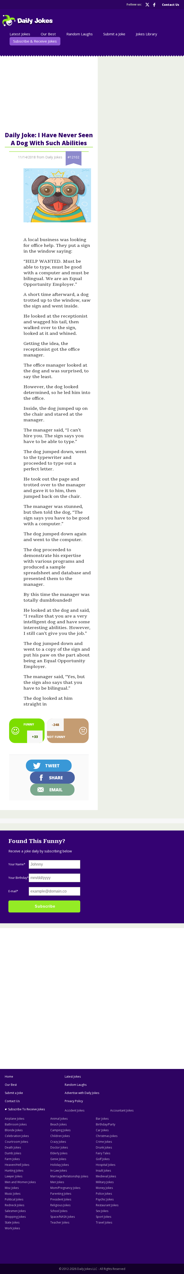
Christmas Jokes (106, 1136)
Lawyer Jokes (13, 1176)
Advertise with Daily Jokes (82, 1093)
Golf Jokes (102, 1159)
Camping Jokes (60, 1130)
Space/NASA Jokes (62, 1217)
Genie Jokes (58, 1159)
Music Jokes (12, 1194)
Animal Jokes (59, 1119)
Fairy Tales (103, 1153)
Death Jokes (13, 1147)
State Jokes (12, 1222)
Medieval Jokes (106, 1176)
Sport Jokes (103, 1217)
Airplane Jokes (14, 1119)
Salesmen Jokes (15, 1211)
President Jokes (60, 1199)
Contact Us (12, 1101)
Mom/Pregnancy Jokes (65, 1188)
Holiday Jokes (59, 1165)
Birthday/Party (105, 1124)
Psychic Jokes (105, 1199)
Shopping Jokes (15, 1217)
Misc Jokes (12, 1188)
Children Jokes (60, 1136)
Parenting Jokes (60, 1194)
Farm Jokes (12, 1159)
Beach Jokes (58, 1124)
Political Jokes (14, 1199)
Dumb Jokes (13, 1153)
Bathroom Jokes (16, 1124)
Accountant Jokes (121, 1110)
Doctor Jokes (59, 1147)
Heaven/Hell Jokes (17, 1165)
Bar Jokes (102, 1119)
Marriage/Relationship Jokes (69, 1176)
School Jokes (58, 1211)
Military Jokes (105, 1182)
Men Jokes (57, 1182)
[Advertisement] (92, 965)
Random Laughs (75, 1085)
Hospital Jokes (105, 1165)
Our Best (11, 1085)
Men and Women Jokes (20, 1182)
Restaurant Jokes (107, 1205)
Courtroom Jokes (16, 1142)
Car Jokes (102, 1130)
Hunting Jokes (14, 1170)
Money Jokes (104, 1188)
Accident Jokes (74, 1110)
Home (9, 1076)
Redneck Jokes (14, 1205)
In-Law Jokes (58, 1170)
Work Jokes (12, 1228)
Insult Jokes (103, 1170)
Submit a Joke (14, 1093)
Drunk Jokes (104, 1147)
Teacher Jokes (59, 1222)
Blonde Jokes (14, 1130)
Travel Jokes (104, 1222)
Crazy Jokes (58, 1142)
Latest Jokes (73, 1076)
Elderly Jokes (58, 1153)
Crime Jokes (104, 1142)
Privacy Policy (74, 1101)
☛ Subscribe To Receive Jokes (25, 1109)
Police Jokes (104, 1194)
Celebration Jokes (17, 1136)
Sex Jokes (102, 1211)
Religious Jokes (60, 1205)
